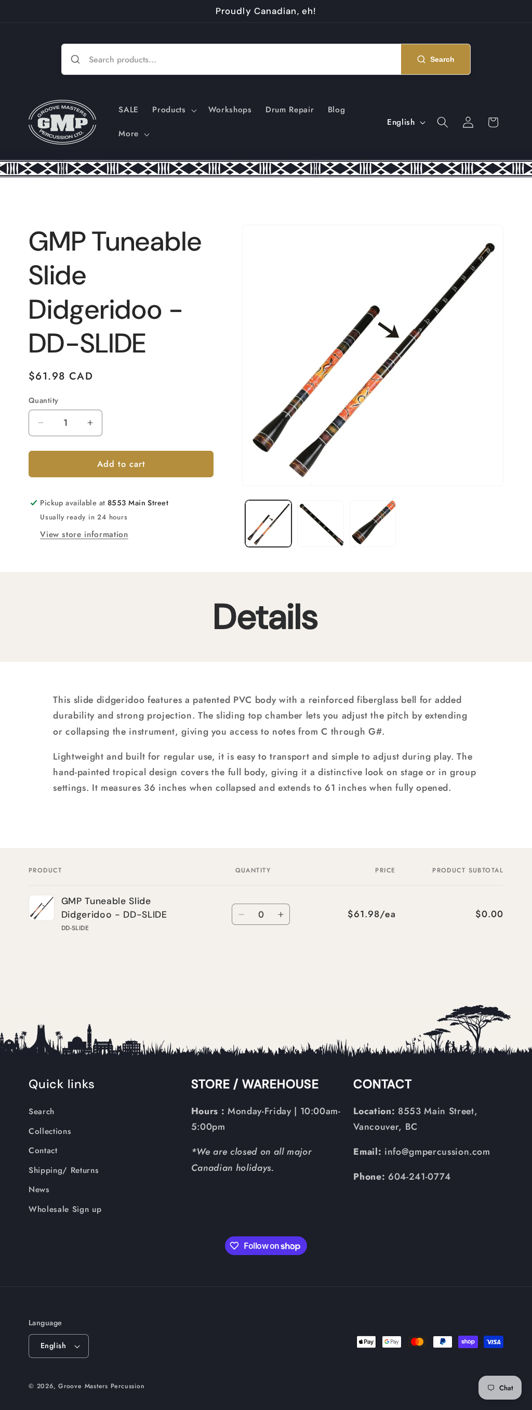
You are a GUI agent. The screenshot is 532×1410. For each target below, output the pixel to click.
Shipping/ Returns (64, 1170)
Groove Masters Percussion (101, 1386)
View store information (84, 534)
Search (42, 1111)
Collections (50, 1131)
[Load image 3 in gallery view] (373, 523)
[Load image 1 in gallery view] (268, 523)
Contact (43, 1150)
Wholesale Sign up (65, 1209)
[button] (173, 110)
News (39, 1189)
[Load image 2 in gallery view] (320, 523)
